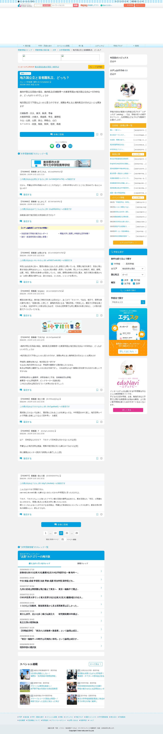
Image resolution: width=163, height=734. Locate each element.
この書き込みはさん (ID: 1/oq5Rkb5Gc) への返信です (46, 209)
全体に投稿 (58, 134)
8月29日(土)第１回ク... (122, 221)
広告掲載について (34, 720)
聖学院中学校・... (140, 164)
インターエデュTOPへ (27, 1)
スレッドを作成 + (96, 67)
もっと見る (137, 154)
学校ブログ (79, 717)
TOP (20, 717)
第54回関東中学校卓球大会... (120, 168)
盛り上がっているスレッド (39, 563)
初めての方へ (107, 5)
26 (77, 533)
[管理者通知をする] (101, 134)
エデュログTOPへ (127, 243)
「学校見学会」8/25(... (122, 202)
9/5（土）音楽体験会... (122, 231)
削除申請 (83, 720)
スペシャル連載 (51, 717)
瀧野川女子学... (141, 202)
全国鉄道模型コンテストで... (120, 178)
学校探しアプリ (93, 5)
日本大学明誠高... (140, 135)
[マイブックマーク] (97, 194)
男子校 (137, 280)
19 (55, 533)
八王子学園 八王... (140, 140)
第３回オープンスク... (117, 135)
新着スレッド (82, 563)
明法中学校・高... (140, 178)
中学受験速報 (103, 717)
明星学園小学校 (141, 207)
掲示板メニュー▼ (137, 1)
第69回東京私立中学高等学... (120, 188)
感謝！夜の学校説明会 (117, 193)
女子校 (127, 283)
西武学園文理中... (140, 183)
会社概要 (22, 720)
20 (61, 533)
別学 (138, 283)
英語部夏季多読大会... (117, 145)
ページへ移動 (71, 539)
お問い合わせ (73, 720)
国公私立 (115, 274)
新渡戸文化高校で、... (122, 226)
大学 (23, 556)
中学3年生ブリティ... (117, 149)
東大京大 (114, 717)
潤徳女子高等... (141, 221)
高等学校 (130, 264)
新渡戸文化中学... (140, 168)
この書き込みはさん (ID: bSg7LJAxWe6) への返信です (42, 483)
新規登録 (130, 5)
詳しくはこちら (127, 351)
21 (67, 533)
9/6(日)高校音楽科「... (122, 236)
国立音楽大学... (141, 236)
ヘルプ (91, 720)
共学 (126, 280)
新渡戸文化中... (141, 226)
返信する (27, 194)
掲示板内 (46, 5)
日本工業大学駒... (140, 188)
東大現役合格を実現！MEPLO (47, 67)
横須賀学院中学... (140, 130)
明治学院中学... (141, 217)
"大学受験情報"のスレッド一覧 (34, 154)
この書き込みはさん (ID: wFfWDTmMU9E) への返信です (46, 260)
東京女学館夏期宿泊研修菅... (120, 159)
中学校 (117, 264)
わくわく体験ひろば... (122, 207)
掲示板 (26, 717)
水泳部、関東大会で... (117, 140)
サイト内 (39, 5)
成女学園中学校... (140, 173)
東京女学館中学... (140, 159)
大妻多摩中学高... (140, 193)
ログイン (141, 5)
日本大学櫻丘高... (140, 145)
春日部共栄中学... (140, 149)
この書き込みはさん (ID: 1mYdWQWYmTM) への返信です (47, 179)
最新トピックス (91, 717)
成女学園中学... (141, 212)
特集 (61, 717)
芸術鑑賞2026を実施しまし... (120, 183)
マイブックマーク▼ (121, 1)
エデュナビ (69, 717)
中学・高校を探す (38, 717)
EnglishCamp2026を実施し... (120, 164)
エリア (114, 268)
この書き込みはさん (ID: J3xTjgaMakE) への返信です (45, 406)
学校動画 (122, 717)
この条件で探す (129, 290)
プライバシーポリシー (58, 720)
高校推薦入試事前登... (122, 217)
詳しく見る (126, 410)
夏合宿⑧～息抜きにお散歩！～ (120, 173)
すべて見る (94, 664)
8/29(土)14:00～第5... (122, 212)
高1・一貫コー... (115, 130)
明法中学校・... (141, 231)
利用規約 (45, 720)
